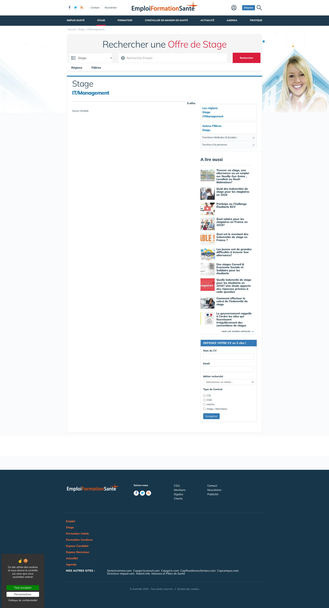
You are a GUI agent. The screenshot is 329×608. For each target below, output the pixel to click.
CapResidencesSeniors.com (198, 570)
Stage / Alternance (217, 408)
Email (206, 363)
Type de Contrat (212, 389)
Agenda (232, 20)
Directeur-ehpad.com (120, 573)
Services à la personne (228, 144)
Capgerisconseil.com (146, 570)
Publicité (212, 494)
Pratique (256, 20)
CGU (177, 485)
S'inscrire (248, 7)
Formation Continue (79, 539)
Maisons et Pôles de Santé (168, 573)
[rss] (81, 7)
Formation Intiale (77, 533)
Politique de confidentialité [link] (22, 600)
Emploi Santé (75, 20)
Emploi (70, 521)
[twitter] (75, 7)
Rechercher (246, 57)
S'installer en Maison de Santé (166, 20)
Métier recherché (213, 376)
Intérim (210, 404)
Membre (235, 8)
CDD (209, 399)
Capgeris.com (170, 570)
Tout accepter (23, 587)
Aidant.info (143, 573)
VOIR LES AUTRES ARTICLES (237, 331)
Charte (178, 498)
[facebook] (69, 7)
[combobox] (78, 68)
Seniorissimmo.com (119, 570)
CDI (209, 395)
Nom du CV (210, 350)
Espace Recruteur (77, 552)
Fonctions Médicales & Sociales (228, 137)
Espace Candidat (77, 545)
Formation (125, 20)
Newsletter (111, 7)
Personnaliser (23, 594)
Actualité (207, 20)
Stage (101, 20)
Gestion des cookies (188, 588)
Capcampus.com (228, 570)
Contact (95, 7)
